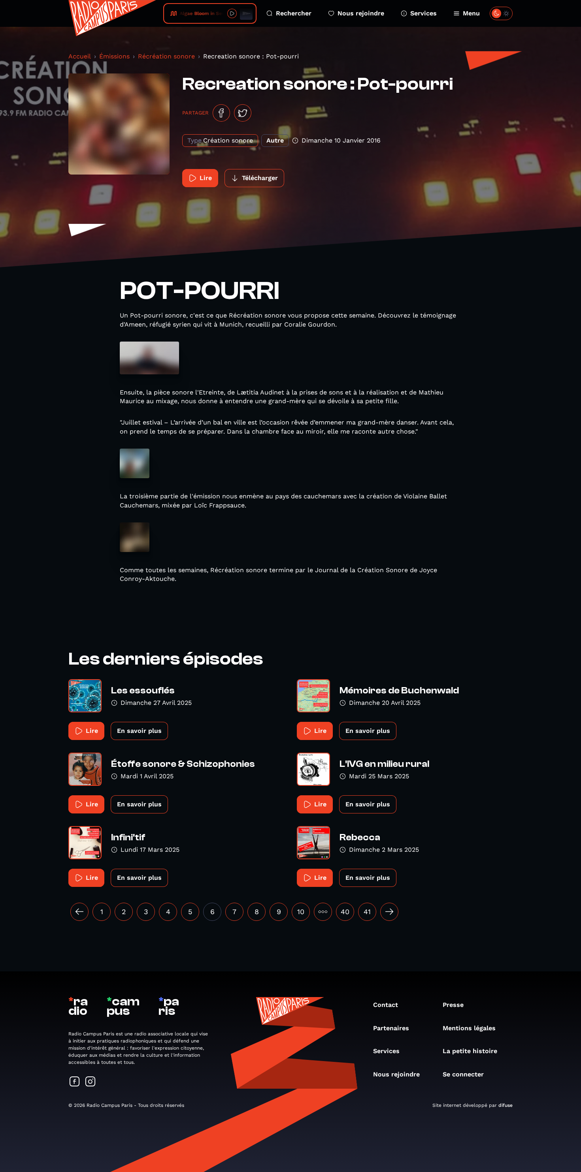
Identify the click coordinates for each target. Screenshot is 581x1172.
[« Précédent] (79, 911)
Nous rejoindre (361, 13)
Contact (385, 1005)
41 (367, 911)
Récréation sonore (166, 56)
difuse (505, 1105)
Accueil (79, 56)
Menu (471, 13)
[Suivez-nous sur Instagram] (90, 1082)
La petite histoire (470, 1051)
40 (345, 911)
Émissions (114, 56)
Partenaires (391, 1028)
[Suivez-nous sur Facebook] (74, 1082)
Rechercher (293, 13)
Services (423, 13)
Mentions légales (469, 1028)
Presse (453, 1005)
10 (300, 911)
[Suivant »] (389, 911)
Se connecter (463, 1074)
